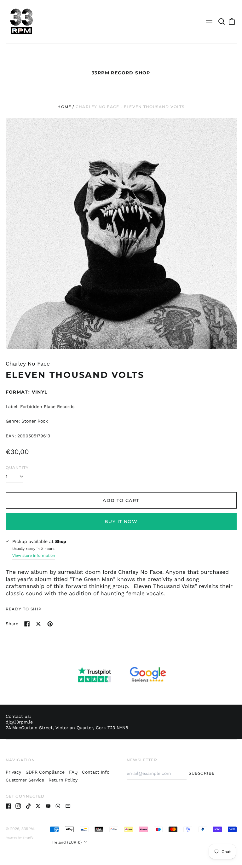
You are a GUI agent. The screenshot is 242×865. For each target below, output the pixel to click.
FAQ (73, 772)
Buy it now (121, 521)
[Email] (68, 806)
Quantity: (18, 467)
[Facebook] (8, 806)
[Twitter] (38, 806)
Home (64, 106)
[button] (222, 21)
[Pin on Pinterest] (50, 624)
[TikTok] (28, 806)
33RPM (27, 829)
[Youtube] (48, 806)
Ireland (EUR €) (67, 842)
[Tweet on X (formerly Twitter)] (38, 624)
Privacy (13, 772)
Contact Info (95, 772)
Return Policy (63, 779)
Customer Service (25, 779)
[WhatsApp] (58, 806)
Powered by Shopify (19, 837)
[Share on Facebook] (27, 624)
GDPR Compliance (45, 772)
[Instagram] (18, 806)
